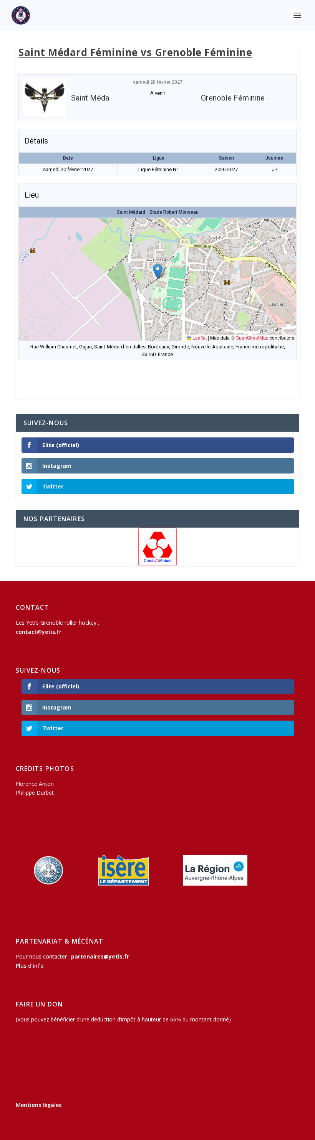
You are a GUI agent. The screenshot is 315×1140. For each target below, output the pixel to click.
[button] (157, 271)
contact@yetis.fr (38, 631)
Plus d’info (30, 965)
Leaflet (199, 337)
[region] (157, 547)
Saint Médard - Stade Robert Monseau (158, 212)
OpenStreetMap (252, 337)
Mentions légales (38, 1105)
